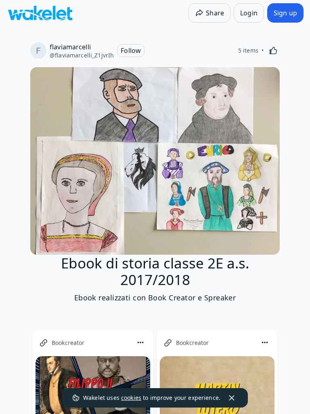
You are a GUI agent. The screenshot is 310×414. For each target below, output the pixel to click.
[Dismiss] (231, 397)
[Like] (273, 50)
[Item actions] (140, 342)
